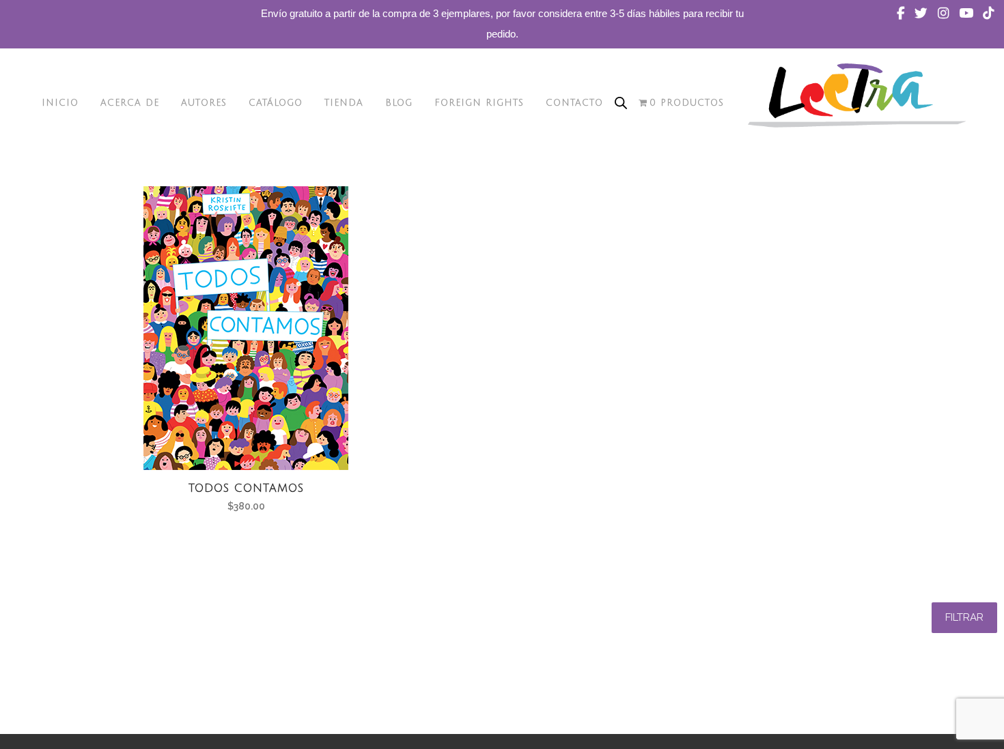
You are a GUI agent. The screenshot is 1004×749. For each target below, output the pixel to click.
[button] (964, 617)
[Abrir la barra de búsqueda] (621, 103)
